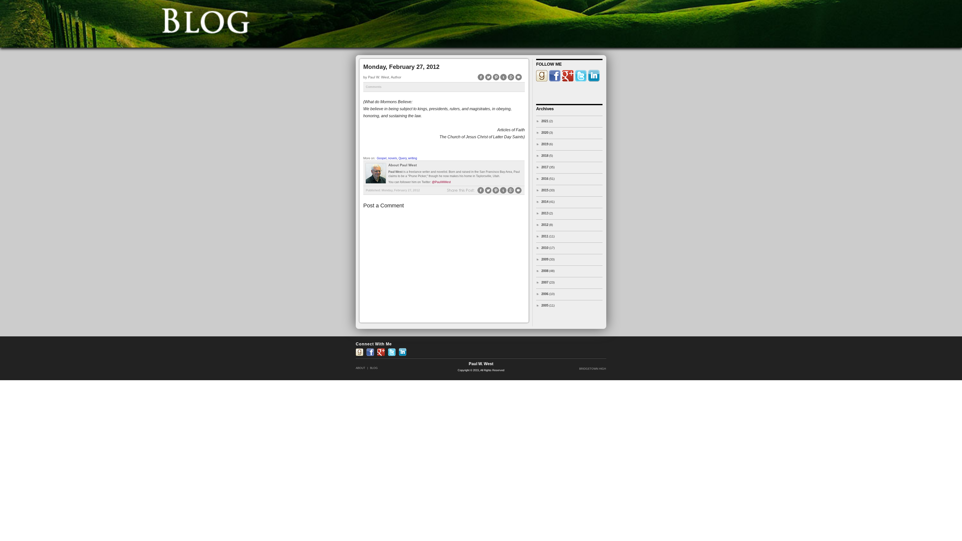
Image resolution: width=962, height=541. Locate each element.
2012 (544, 225)
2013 (544, 213)
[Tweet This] (488, 80)
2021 (544, 121)
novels (392, 158)
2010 (544, 248)
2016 (544, 179)
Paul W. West (481, 364)
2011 (544, 236)
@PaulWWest (441, 182)
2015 (544, 190)
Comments (374, 87)
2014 (544, 202)
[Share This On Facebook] (481, 80)
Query (403, 158)
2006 (544, 294)
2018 (544, 156)
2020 (544, 132)
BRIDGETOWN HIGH (592, 368)
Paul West (395, 172)
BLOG (374, 367)
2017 (544, 167)
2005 (544, 305)
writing (412, 158)
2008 (544, 271)
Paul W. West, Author (384, 77)
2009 (544, 259)
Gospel (382, 158)
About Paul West (402, 165)
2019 (544, 144)
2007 (544, 282)
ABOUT (360, 367)
